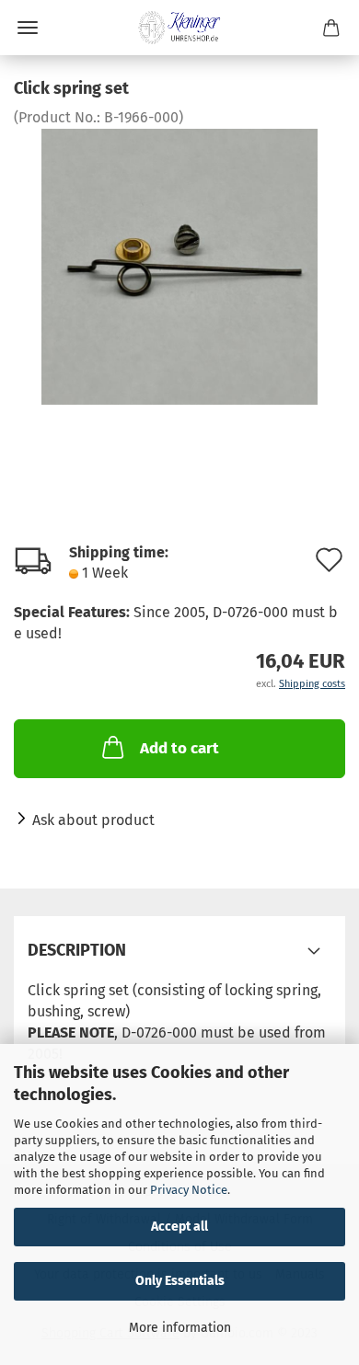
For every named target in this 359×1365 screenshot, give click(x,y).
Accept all (179, 1226)
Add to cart (179, 748)
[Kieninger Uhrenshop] (179, 27)
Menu (27, 27)
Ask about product (93, 820)
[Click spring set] (179, 265)
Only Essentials (180, 1281)
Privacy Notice (188, 1190)
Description (77, 950)
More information (180, 1328)
